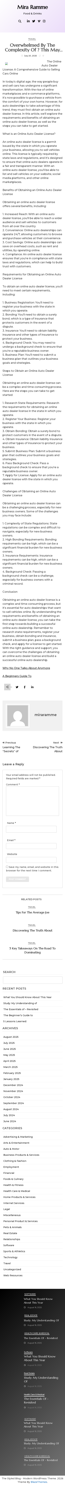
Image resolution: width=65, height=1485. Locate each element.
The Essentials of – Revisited (20, 1009)
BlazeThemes (39, 1481)
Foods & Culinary (13, 1179)
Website (12, 854)
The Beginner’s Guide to (18, 1015)
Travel (7, 1263)
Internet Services (13, 1203)
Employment (11, 1166)
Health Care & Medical (16, 1191)
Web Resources (12, 1275)
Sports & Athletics (14, 1251)
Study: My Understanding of (20, 1003)
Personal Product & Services (20, 1221)
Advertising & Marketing (18, 1136)
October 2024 (11, 1097)
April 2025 (9, 1061)
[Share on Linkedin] (32, 687)
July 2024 (9, 1115)
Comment (13, 784)
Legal (6, 1209)
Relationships (11, 1239)
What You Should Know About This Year (27, 997)
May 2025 (9, 1055)
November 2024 (13, 1091)
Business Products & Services (21, 1154)
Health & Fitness (13, 1185)
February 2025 (12, 1073)
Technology (10, 1257)
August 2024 (11, 1109)
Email (11, 840)
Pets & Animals (12, 1227)
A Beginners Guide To (17, 676)
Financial (8, 1173)
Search (9, 972)
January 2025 (11, 1079)
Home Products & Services (19, 1197)
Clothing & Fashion (14, 1160)
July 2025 (9, 1042)
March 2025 (10, 1067)
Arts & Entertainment (16, 1142)
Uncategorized (12, 1269)
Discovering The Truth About (32, 930)
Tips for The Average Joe (32, 912)
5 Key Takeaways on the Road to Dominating (33, 950)
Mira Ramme (32, 7)
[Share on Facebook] (25, 687)
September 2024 (13, 1103)
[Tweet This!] (17, 687)
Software (8, 1245)
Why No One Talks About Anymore (26, 668)
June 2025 (9, 1048)
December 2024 (13, 1085)
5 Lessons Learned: (15, 1021)
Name (11, 823)
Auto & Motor (11, 1148)
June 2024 (9, 1121)
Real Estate (10, 1233)
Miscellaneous (12, 1215)
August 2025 (10, 1036)
